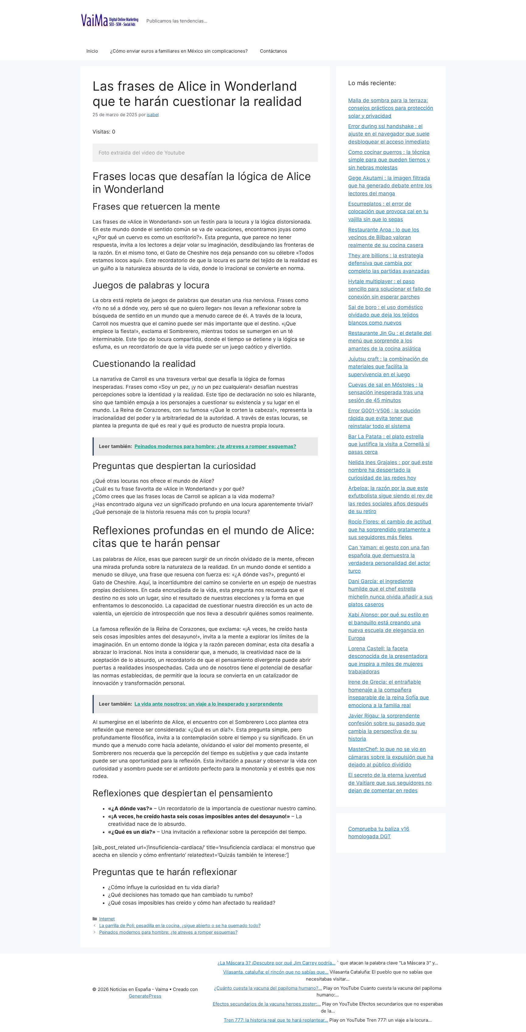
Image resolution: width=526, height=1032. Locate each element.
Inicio (92, 51)
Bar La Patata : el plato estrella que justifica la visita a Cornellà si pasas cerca (389, 444)
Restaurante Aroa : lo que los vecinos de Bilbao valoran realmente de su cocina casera (385, 237)
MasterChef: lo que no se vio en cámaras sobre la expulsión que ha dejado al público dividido (390, 757)
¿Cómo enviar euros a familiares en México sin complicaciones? (179, 51)
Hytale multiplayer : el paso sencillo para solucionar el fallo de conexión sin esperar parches (389, 289)
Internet (107, 918)
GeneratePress (145, 996)
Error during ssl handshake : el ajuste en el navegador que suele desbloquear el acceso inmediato (389, 134)
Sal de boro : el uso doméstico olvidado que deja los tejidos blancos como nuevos (385, 315)
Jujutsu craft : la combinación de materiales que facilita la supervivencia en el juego (388, 366)
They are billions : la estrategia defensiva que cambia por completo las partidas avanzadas (389, 263)
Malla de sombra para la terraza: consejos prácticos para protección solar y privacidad (390, 108)
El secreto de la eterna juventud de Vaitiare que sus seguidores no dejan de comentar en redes (390, 783)
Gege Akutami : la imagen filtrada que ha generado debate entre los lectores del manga (390, 185)
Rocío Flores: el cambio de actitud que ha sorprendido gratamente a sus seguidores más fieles (389, 529)
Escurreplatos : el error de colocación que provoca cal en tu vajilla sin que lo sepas (388, 211)
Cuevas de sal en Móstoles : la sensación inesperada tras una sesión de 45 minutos (385, 392)
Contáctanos (273, 51)
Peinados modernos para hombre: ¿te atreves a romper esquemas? (168, 932)
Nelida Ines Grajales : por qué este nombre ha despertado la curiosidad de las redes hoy (390, 470)
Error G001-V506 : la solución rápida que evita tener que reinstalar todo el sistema (384, 418)
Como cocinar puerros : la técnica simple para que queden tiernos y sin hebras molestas (389, 160)
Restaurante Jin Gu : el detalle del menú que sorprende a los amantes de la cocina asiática (389, 341)
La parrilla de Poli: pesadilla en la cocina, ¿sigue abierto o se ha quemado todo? (180, 925)
